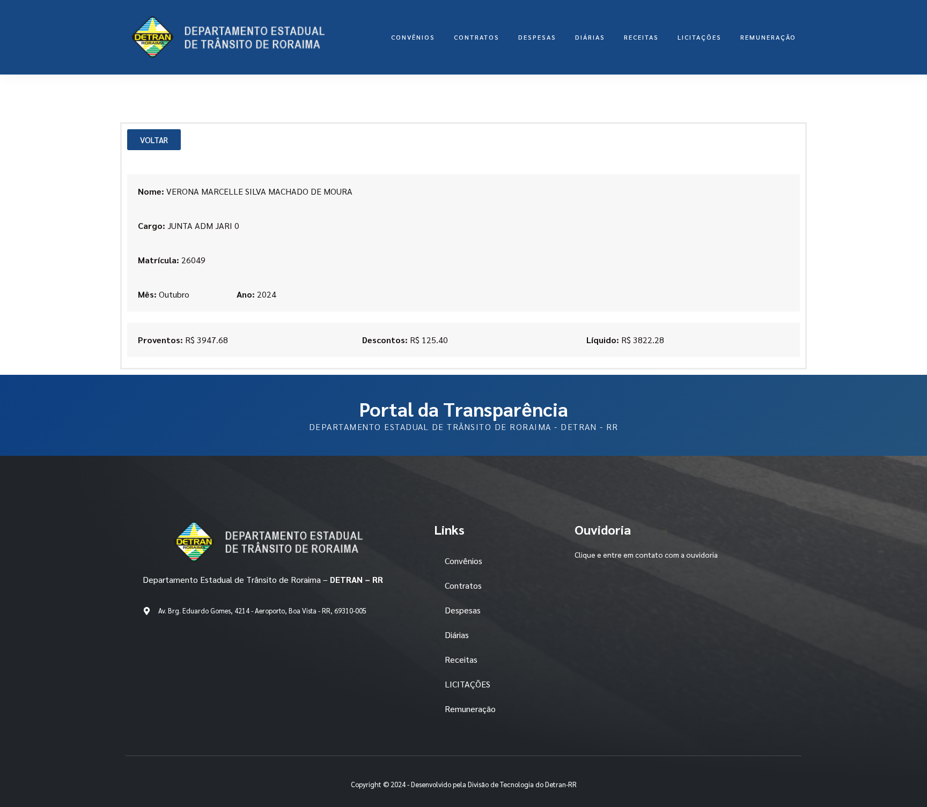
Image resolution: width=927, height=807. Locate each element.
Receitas (641, 37)
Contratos (476, 37)
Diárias (590, 37)
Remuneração (768, 37)
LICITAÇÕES (700, 37)
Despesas (537, 37)
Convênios (413, 37)
